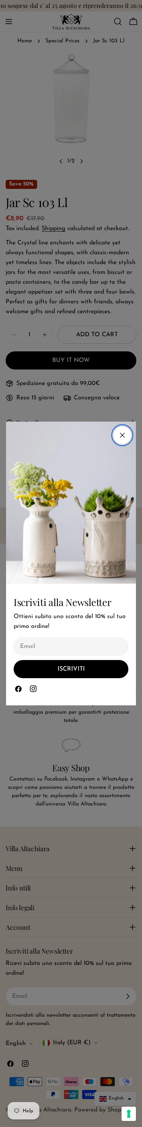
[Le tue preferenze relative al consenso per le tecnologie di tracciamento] (129, 1114)
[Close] (122, 435)
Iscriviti (71, 669)
